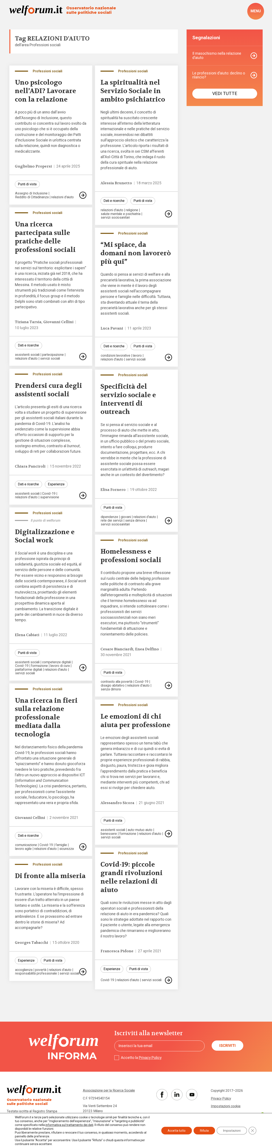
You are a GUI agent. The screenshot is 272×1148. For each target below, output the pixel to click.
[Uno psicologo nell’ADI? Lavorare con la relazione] (82, 195)
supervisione (49, 497)
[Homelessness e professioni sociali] (168, 685)
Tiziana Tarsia (28, 322)
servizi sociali (50, 358)
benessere (109, 833)
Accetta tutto (177, 1130)
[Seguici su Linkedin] (177, 1094)
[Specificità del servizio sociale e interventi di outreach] (168, 520)
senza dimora (135, 520)
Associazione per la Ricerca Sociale (109, 1090)
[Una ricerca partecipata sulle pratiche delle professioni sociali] (82, 356)
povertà (40, 970)
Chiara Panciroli (30, 466)
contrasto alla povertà (116, 681)
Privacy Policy (150, 1058)
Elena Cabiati (27, 635)
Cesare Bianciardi (117, 649)
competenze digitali (56, 662)
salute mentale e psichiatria (120, 214)
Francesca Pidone (117, 951)
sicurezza (66, 849)
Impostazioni (232, 1130)
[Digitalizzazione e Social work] (82, 667)
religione (132, 210)
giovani (126, 517)
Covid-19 (48, 493)
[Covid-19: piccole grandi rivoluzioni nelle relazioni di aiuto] (168, 980)
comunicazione (26, 845)
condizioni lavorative (115, 355)
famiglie (61, 845)
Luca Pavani (112, 328)
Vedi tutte (224, 93)
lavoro (137, 355)
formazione (39, 666)
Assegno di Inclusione (31, 193)
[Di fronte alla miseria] (82, 971)
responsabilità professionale (36, 973)
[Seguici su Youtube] (191, 1094)
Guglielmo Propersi (33, 166)
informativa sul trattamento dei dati (69, 1125)
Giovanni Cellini (58, 322)
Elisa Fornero (113, 489)
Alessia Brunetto (116, 183)
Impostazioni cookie (226, 1106)
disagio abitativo (113, 685)
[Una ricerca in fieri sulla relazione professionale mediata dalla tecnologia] (82, 847)
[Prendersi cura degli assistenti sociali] (82, 495)
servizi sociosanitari (115, 217)
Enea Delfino (147, 649)
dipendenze (109, 517)
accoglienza (24, 970)
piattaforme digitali (28, 669)
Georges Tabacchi (31, 942)
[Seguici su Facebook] (162, 1094)
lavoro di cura (60, 666)
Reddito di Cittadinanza (32, 197)
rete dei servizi (112, 520)
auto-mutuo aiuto (140, 830)
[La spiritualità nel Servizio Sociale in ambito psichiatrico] (168, 214)
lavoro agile (23, 849)
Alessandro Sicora (117, 802)
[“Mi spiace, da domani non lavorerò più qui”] (168, 357)
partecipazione (53, 354)
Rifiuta (204, 1130)
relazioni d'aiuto (62, 197)
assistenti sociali (27, 354)
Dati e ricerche (114, 201)
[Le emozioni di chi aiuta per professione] (168, 833)
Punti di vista (27, 184)
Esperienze (56, 484)
